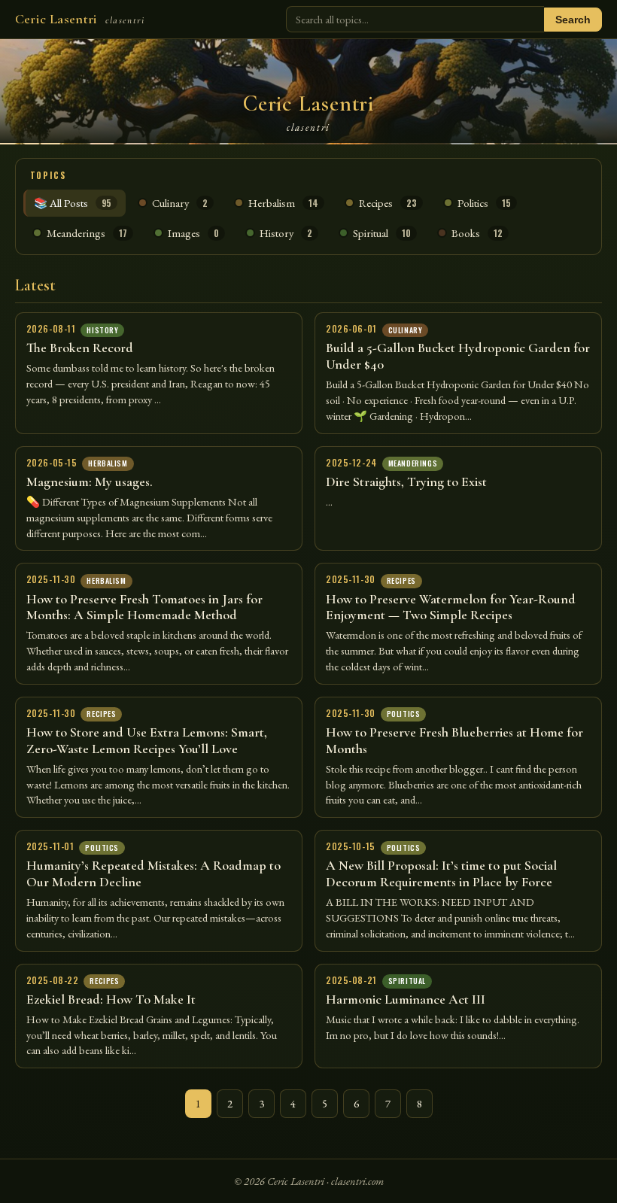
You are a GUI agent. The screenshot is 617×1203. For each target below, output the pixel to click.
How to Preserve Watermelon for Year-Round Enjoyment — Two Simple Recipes (451, 607)
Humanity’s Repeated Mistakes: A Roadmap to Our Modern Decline (153, 873)
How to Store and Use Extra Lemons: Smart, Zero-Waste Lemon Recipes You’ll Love (146, 740)
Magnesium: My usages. (89, 481)
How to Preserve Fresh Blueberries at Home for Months (454, 740)
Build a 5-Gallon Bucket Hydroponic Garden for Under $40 (458, 355)
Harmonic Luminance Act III (405, 999)
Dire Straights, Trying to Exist (406, 481)
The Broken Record (79, 347)
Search (573, 20)
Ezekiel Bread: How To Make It (111, 999)
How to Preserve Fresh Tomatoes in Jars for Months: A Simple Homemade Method (144, 607)
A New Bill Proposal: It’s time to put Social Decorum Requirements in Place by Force (441, 873)
